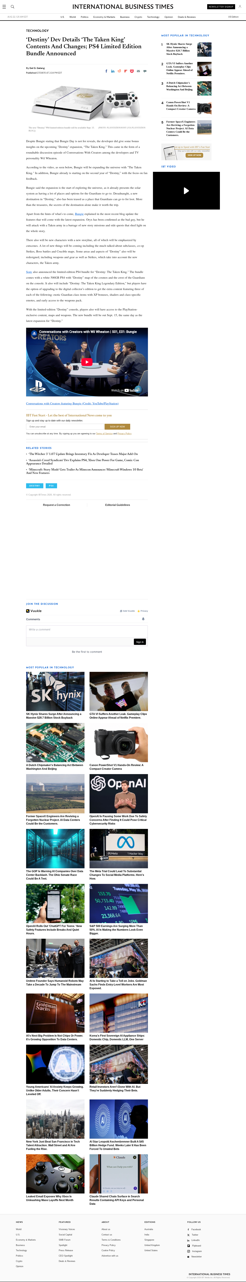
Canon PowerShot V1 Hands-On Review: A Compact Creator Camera (181, 105)
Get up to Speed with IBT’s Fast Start (192, 147)
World (72, 16)
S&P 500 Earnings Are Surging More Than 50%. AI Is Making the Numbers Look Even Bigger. (116, 930)
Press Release (66, 1250)
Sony (29, 272)
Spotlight (63, 1245)
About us (106, 1229)
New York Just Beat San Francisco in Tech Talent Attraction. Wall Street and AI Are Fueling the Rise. (53, 1145)
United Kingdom (152, 1245)
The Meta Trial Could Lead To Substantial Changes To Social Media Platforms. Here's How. (117, 875)
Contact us (107, 1234)
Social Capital (65, 1234)
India (146, 1234)
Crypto (138, 16)
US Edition (233, 17)
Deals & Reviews (187, 16)
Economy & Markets (104, 16)
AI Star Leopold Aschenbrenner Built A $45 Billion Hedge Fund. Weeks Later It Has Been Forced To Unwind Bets (118, 1145)
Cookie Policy (108, 1250)
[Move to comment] (145, 71)
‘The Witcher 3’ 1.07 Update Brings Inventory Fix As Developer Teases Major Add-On (83, 454)
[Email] (138, 71)
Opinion (169, 16)
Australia (148, 1229)
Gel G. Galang (37, 68)
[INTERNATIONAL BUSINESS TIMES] (123, 7)
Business (125, 16)
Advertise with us (110, 1256)
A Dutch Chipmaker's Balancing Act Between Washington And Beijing (179, 86)
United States (151, 1250)
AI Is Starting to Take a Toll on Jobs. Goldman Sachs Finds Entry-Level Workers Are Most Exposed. (118, 984)
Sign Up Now (194, 155)
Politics (84, 16)
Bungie (79, 214)
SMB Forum (64, 1240)
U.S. (62, 16)
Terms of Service (104, 433)
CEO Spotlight (66, 1256)
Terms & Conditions (111, 1240)
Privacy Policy (124, 433)
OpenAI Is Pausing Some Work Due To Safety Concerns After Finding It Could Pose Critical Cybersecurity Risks (118, 820)
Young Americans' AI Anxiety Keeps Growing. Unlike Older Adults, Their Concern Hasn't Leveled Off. (55, 1090)
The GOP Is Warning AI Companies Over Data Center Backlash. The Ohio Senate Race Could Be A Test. (54, 875)
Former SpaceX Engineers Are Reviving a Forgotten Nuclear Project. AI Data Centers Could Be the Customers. (53, 820)
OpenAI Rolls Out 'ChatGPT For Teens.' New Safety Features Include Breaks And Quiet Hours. (54, 930)
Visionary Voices (67, 1229)
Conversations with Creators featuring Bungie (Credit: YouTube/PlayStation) (72, 403)
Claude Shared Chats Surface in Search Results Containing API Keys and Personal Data (117, 1200)
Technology (153, 16)
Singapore (149, 1240)
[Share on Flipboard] (126, 71)
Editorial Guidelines (117, 505)
